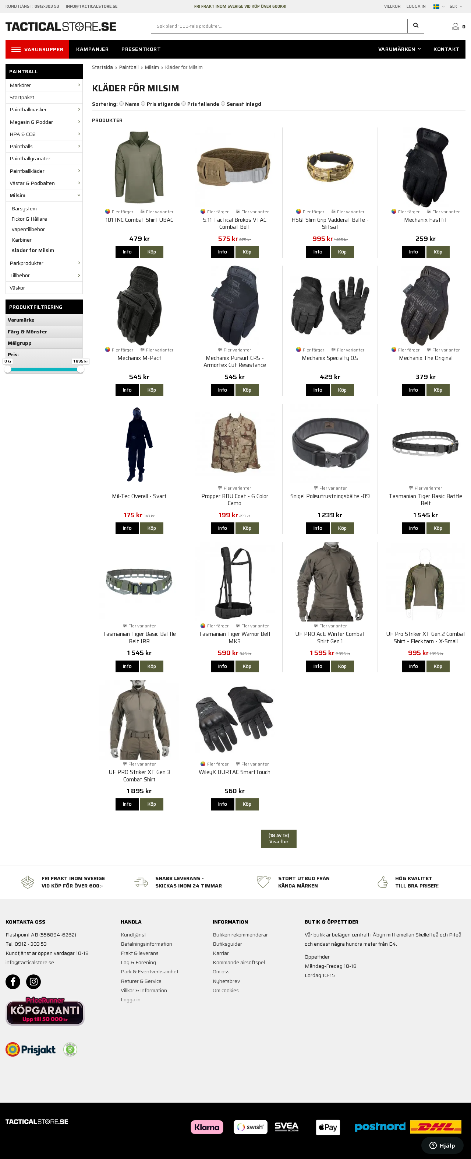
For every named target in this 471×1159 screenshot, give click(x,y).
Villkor (392, 7)
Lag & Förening (138, 962)
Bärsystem (24, 208)
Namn (132, 104)
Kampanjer (92, 49)
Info (127, 252)
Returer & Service (141, 981)
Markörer (20, 85)
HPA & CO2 (23, 134)
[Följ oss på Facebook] (13, 981)
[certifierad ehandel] (70, 1049)
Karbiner (21, 240)
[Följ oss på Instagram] (33, 981)
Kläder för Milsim (32, 250)
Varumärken (396, 49)
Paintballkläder (27, 171)
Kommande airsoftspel (239, 962)
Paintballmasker (28, 109)
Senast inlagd (244, 104)
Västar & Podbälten (32, 183)
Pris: (13, 354)
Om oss (221, 971)
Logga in (416, 7)
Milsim (17, 195)
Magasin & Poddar (31, 122)
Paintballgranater (30, 158)
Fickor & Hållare (29, 219)
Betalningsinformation (146, 944)
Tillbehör (20, 275)
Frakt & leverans (140, 953)
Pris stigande (163, 104)
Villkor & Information (144, 990)
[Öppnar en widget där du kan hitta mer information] (442, 1146)
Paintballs (21, 146)
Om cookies (226, 990)
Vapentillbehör (28, 229)
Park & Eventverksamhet (149, 971)
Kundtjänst (133, 935)
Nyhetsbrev (226, 981)
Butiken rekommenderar (240, 935)
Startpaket (22, 97)
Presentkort (141, 49)
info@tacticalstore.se (30, 962)
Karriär (221, 953)
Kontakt (446, 49)
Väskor (17, 288)
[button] (416, 26)
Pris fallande (203, 104)
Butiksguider (227, 944)
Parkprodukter (26, 263)
